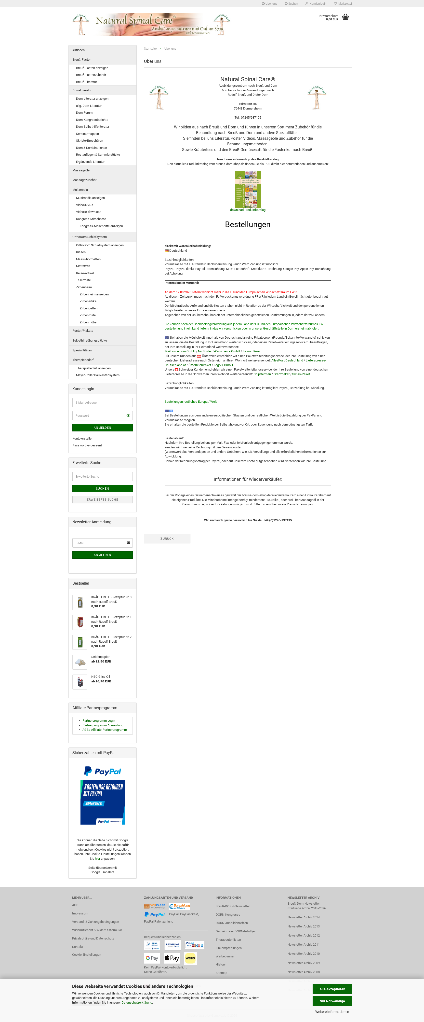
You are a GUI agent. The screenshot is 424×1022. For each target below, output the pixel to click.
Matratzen (83, 266)
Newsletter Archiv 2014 (304, 917)
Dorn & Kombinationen (91, 148)
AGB (75, 905)
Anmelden (102, 427)
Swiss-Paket (301, 374)
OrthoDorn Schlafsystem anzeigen (100, 245)
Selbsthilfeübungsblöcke (89, 340)
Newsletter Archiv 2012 (304, 935)
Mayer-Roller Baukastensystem (97, 375)
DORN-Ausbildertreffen (232, 923)
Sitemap (221, 973)
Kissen (81, 252)
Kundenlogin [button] (317, 3)
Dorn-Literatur (82, 90)
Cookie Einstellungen (86, 954)
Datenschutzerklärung (136, 1002)
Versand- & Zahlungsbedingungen (95, 922)
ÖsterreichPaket (199, 365)
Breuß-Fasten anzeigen (92, 68)
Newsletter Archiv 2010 (304, 953)
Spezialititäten (82, 350)
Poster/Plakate (82, 330)
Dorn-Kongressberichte (92, 120)
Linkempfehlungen (229, 948)
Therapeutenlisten (228, 939)
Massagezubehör (84, 180)
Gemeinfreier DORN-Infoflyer (236, 931)
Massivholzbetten (88, 259)
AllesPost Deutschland (287, 360)
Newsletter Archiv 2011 (304, 944)
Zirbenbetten (88, 308)
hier (97, 858)
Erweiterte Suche (102, 499)
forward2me (251, 351)
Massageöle (81, 170)
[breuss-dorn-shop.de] (152, 24)
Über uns (271, 3)
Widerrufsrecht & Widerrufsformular (97, 930)
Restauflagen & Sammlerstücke (98, 154)
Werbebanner (225, 956)
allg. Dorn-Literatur (89, 106)
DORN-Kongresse (228, 914)
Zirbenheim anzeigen (94, 294)
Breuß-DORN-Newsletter (233, 906)
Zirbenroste (88, 315)
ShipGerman (262, 374)
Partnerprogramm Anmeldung (102, 725)
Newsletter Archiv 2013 (304, 926)
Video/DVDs (84, 205)
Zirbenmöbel (88, 322)
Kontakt (77, 947)
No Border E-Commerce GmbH (219, 351)
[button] (128, 415)
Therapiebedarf (83, 360)
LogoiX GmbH (223, 365)
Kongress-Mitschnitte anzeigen (101, 226)
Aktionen (78, 50)
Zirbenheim (84, 287)
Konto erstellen (82, 438)
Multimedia (80, 190)
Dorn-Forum (84, 112)
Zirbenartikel (88, 301)
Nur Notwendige (332, 1001)
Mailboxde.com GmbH (180, 351)
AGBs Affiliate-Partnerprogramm (104, 730)
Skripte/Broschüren (89, 140)
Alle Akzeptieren (332, 989)
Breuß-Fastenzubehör (91, 75)
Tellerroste (83, 280)
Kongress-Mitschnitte (91, 219)
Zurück (167, 538)
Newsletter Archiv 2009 (304, 963)
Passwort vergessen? (87, 445)
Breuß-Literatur (86, 82)
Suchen (293, 3)
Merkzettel (344, 3)
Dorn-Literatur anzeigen (92, 98)
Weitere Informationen (332, 1012)
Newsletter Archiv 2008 (304, 972)
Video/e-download (88, 212)
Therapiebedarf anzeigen (93, 368)
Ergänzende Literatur (90, 162)
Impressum (80, 913)
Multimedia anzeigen (90, 198)
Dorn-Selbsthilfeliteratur (92, 126)
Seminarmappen (87, 134)
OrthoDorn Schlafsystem (89, 237)
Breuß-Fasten (81, 59)
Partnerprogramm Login (98, 720)
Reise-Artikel (85, 273)
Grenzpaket (282, 374)
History (220, 964)
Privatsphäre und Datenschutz (93, 938)
